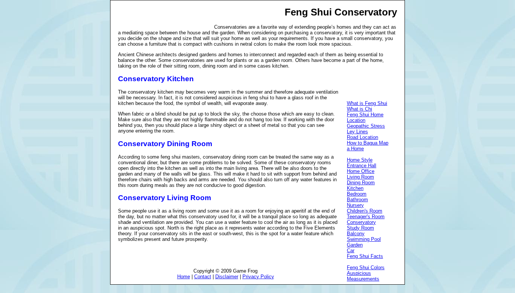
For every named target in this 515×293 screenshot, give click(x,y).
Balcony (356, 233)
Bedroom (356, 194)
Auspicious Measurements (363, 276)
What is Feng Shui (367, 103)
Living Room (360, 177)
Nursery (355, 205)
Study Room (360, 228)
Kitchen (355, 188)
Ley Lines (357, 131)
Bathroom (357, 199)
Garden (355, 245)
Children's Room (364, 211)
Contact (202, 276)
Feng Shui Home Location (365, 117)
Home (183, 276)
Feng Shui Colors (366, 267)
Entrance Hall (361, 165)
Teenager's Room (366, 216)
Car (350, 250)
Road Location (362, 137)
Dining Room (361, 182)
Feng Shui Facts (365, 256)
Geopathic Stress (366, 126)
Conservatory (361, 222)
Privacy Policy (258, 276)
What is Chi (359, 109)
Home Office (360, 171)
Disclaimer (226, 276)
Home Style (359, 160)
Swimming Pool (364, 239)
